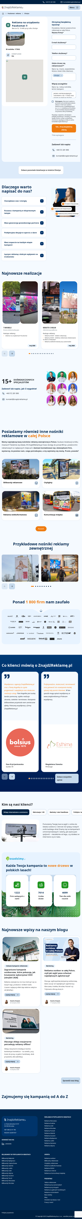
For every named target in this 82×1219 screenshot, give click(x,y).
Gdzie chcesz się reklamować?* (58, 64)
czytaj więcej (10, 995)
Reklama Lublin (49, 1141)
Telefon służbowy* (59, 53)
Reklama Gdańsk (49, 1133)
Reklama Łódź (48, 1126)
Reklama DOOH (49, 1168)
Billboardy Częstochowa (9, 1163)
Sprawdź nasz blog (71, 1080)
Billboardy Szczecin (8, 1176)
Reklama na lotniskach (51, 1192)
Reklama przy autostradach (53, 1185)
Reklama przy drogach (51, 1187)
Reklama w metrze (50, 1171)
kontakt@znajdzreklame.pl (71, 2)
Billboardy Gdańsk (7, 1166)
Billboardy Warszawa (8, 1181)
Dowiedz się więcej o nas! (52, 1200)
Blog (45, 1197)
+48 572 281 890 (50, 2)
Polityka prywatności (8, 1213)
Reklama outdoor (50, 1158)
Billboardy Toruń (7, 1178)
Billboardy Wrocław (8, 1183)
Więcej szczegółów (59, 84)
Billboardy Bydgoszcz (8, 1161)
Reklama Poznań (49, 1131)
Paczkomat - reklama (14, 13)
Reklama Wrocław (50, 1128)
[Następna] (12, 354)
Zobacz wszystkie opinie (64, 778)
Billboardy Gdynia (7, 1173)
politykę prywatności (58, 116)
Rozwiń (41, 529)
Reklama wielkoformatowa (52, 1166)
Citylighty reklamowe (51, 1163)
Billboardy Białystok (8, 1158)
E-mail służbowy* (59, 42)
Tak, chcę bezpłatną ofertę (64, 128)
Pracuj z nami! (48, 1202)
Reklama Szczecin (49, 1136)
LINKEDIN (8, 1144)
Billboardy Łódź (7, 1171)
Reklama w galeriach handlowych (54, 1190)
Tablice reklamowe (50, 1182)
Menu (72, 7)
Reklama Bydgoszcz (50, 1138)
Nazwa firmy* (58, 32)
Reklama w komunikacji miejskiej (54, 1173)
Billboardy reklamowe (51, 1161)
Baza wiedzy (48, 1195)
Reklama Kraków (49, 1123)
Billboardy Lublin (7, 1168)
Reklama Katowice (50, 1143)
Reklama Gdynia (49, 1146)
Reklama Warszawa (50, 1121)
